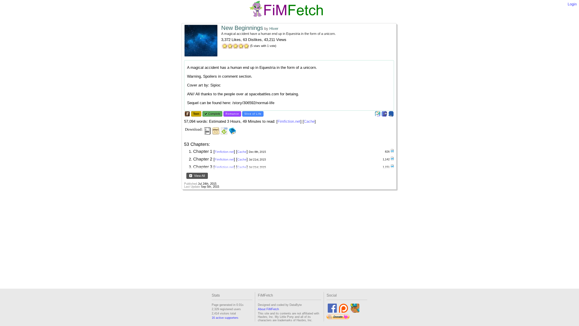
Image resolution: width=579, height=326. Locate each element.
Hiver (273, 28)
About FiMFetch (268, 309)
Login (572, 4)
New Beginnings (242, 27)
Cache (309, 121)
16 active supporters (225, 317)
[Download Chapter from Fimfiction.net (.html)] (392, 152)
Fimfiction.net (289, 121)
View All (199, 175)
